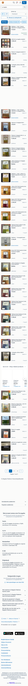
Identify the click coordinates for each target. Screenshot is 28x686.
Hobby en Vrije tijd (13, 22)
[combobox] (12, 7)
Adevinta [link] (3, 665)
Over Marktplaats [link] (5, 659)
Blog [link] (2, 639)
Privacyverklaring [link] (5, 650)
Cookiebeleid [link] (4, 653)
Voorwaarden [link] (4, 647)
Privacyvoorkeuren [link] (6, 655)
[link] (3, 2)
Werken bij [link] (4, 662)
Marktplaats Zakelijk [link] (8, 639)
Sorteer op (13, 11)
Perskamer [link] (9, 662)
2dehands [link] (8, 665)
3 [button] (17, 471)
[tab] (3, 14)
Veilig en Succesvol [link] (6, 642)
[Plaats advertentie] (24, 2)
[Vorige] (7, 471)
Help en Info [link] (4, 645)
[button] (17, 2)
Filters (5, 22)
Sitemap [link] (9, 668)
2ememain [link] (4, 668)
